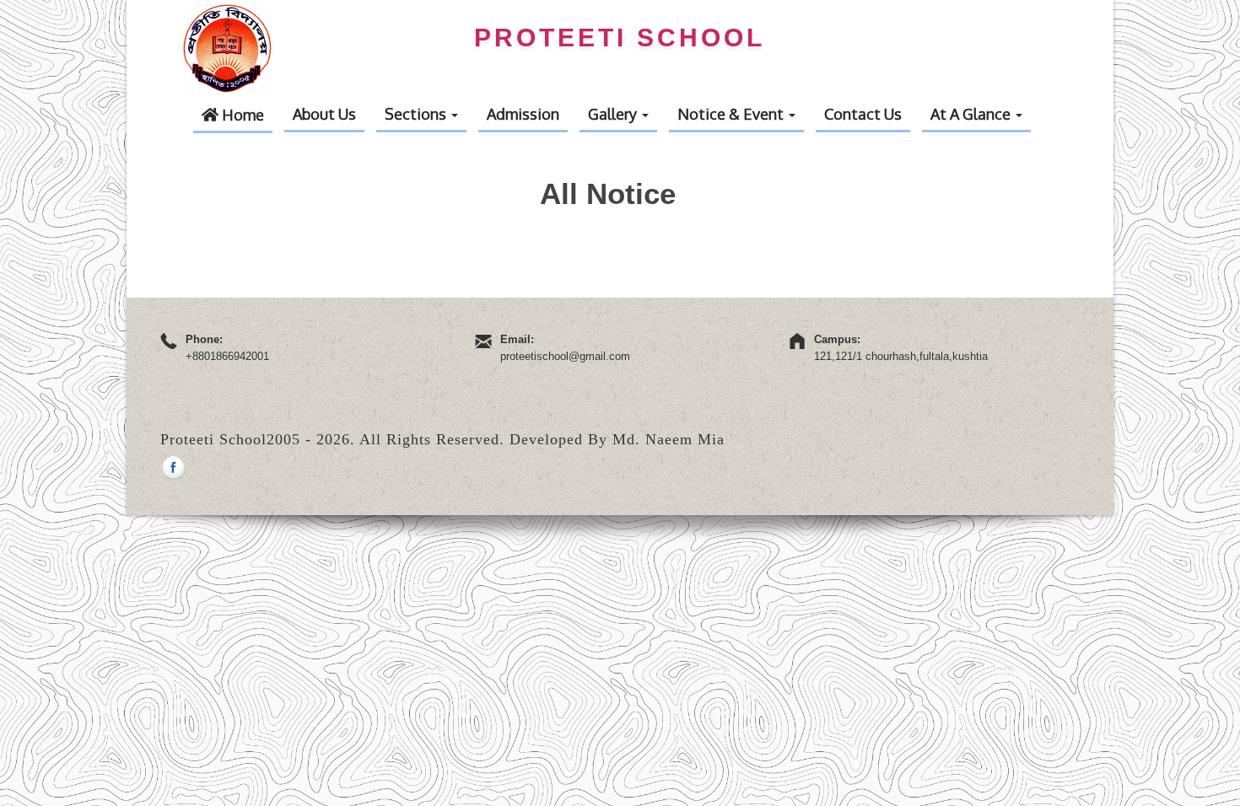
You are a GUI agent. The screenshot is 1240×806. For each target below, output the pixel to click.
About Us (324, 114)
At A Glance (972, 114)
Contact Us (863, 114)
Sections (417, 114)
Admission (523, 114)
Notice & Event (732, 114)
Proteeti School (619, 37)
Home (241, 114)
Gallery (614, 114)
